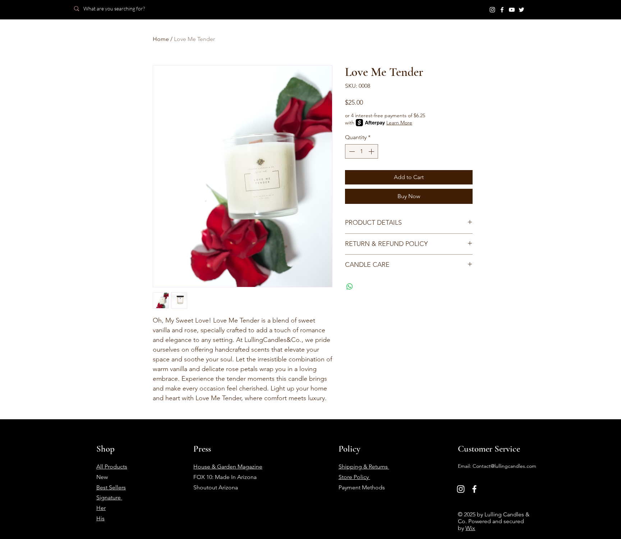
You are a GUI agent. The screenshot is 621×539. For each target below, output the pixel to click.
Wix (470, 528)
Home (161, 39)
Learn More (399, 122)
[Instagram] (492, 9)
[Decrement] (351, 151)
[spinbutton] (361, 151)
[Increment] (372, 151)
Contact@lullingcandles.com (504, 466)
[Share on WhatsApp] (349, 286)
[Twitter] (521, 9)
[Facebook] (502, 9)
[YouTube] (511, 9)
